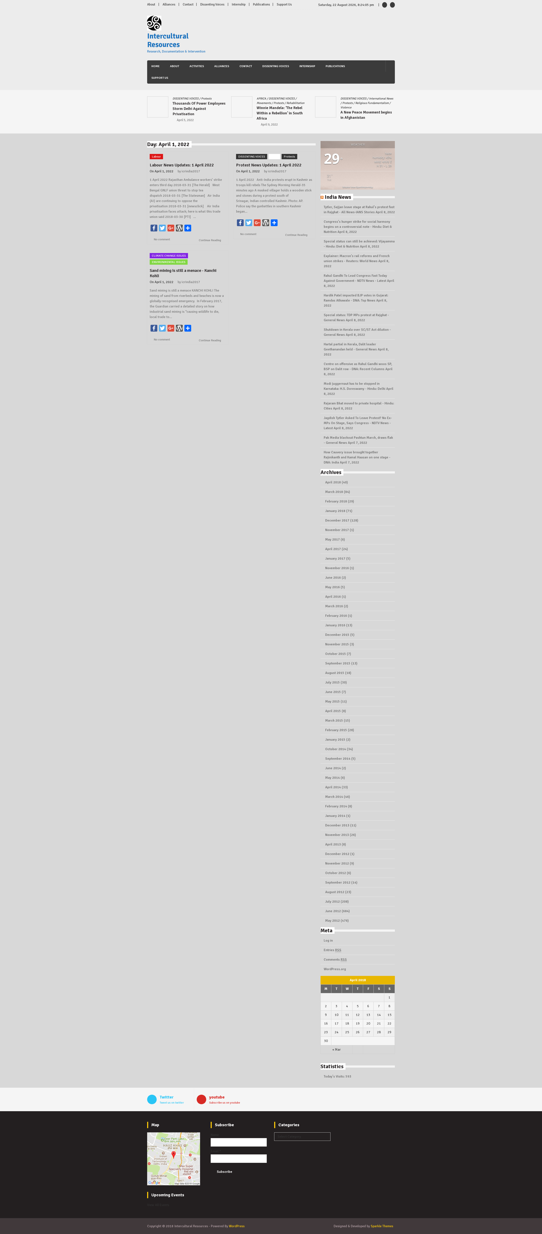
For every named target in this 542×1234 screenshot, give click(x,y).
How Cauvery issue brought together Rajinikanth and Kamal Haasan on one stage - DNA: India (357, 457)
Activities (196, 66)
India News (338, 197)
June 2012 (333, 911)
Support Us (284, 4)
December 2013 (337, 825)
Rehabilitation (211, 103)
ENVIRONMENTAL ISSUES (168, 262)
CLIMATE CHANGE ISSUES (169, 255)
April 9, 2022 (185, 124)
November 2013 (337, 835)
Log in (328, 940)
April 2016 (333, 597)
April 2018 (333, 482)
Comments (335, 959)
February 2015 (336, 730)
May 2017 (332, 539)
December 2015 (337, 635)
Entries (332, 950)
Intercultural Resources (168, 40)
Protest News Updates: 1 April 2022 (268, 165)
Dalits (357, 98)
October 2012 (335, 873)
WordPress (237, 1226)
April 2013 (333, 844)
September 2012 (337, 882)
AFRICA (177, 98)
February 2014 (336, 806)
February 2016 (336, 616)
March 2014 (334, 797)
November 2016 (337, 568)
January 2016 (335, 625)
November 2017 (337, 530)
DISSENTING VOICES (198, 98)
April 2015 (333, 711)
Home (155, 66)
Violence (262, 107)
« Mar (336, 1049)
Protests (194, 103)
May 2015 (332, 701)
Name (215, 1135)
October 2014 (335, 749)
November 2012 (337, 863)
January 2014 (335, 816)
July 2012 (332, 901)
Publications (261, 4)
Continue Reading (210, 240)
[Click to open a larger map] (173, 1184)
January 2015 (335, 739)
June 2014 (333, 768)
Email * (216, 1151)
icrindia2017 (191, 171)
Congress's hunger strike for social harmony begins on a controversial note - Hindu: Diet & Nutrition (358, 227)
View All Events (158, 1205)
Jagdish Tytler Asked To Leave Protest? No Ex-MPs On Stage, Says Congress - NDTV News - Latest (358, 423)
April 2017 (333, 549)
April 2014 (333, 787)
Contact (188, 4)
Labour (344, 103)
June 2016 (333, 577)
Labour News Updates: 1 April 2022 (182, 165)
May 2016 (332, 587)
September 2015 (337, 663)
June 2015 (333, 692)
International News (297, 98)
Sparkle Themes (382, 1226)
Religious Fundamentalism (288, 103)
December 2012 (337, 854)
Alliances (169, 4)
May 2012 (332, 921)
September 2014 (337, 759)
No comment (162, 239)
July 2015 (332, 682)
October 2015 (335, 654)
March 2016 (334, 606)
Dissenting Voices (212, 4)
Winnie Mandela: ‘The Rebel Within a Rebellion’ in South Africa (196, 113)
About (151, 4)
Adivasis (345, 98)
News (355, 103)
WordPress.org (335, 969)
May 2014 (332, 778)
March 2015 (334, 720)
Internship (239, 4)
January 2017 (335, 558)
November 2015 (337, 644)
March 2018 (334, 492)
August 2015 (334, 673)
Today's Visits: (335, 1076)
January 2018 (335, 511)
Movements (180, 103)
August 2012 (334, 892)
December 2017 (337, 520)
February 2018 (336, 501)
